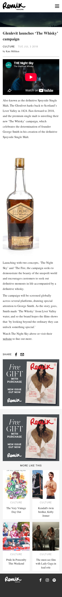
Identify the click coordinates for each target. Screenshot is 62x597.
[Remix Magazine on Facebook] (40, 580)
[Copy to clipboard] (22, 354)
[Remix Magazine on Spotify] (54, 580)
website (7, 339)
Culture (9, 46)
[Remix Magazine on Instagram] (47, 580)
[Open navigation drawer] (57, 6)
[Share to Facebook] (16, 354)
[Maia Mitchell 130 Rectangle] (31, 382)
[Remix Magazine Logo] (14, 6)
